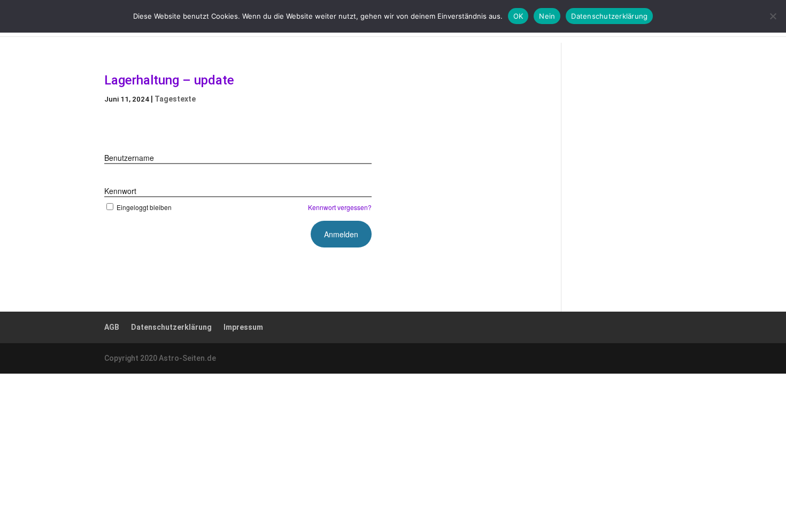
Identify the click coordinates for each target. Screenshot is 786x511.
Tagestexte (175, 99)
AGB (111, 327)
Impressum (243, 327)
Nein (547, 16)
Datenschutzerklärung (171, 327)
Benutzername (129, 157)
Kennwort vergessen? (340, 207)
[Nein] (772, 16)
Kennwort (120, 190)
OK (518, 16)
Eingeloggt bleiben (144, 207)
